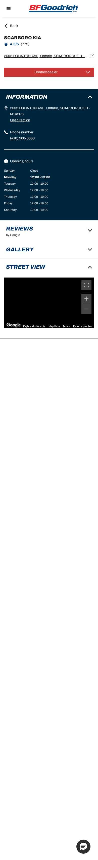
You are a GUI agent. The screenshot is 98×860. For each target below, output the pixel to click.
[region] (49, 303)
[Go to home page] (53, 8)
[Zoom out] (86, 309)
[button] (83, 847)
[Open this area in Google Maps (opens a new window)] (13, 325)
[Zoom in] (86, 299)
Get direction (20, 120)
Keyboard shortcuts (34, 326)
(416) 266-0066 (22, 138)
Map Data (54, 326)
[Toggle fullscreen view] (86, 285)
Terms (66, 326)
